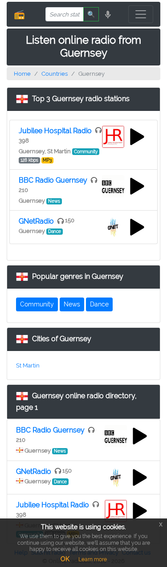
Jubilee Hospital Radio (55, 130)
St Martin (28, 365)
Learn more (92, 559)
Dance (99, 304)
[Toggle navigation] (140, 14)
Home (22, 73)
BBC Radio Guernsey (53, 180)
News (72, 304)
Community (37, 304)
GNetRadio (36, 221)
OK (65, 559)
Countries (54, 73)
